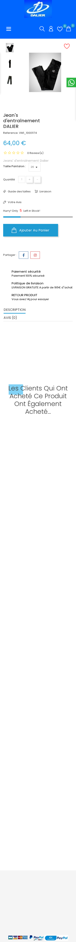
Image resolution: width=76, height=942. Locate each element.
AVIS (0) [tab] (10, 317)
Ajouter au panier (34, 230)
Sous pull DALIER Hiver (18, 609)
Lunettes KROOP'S (16, 709)
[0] (59, 29)
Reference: (10, 133)
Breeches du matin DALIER (22, 809)
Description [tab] (15, 309)
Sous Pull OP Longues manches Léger (30, 509)
